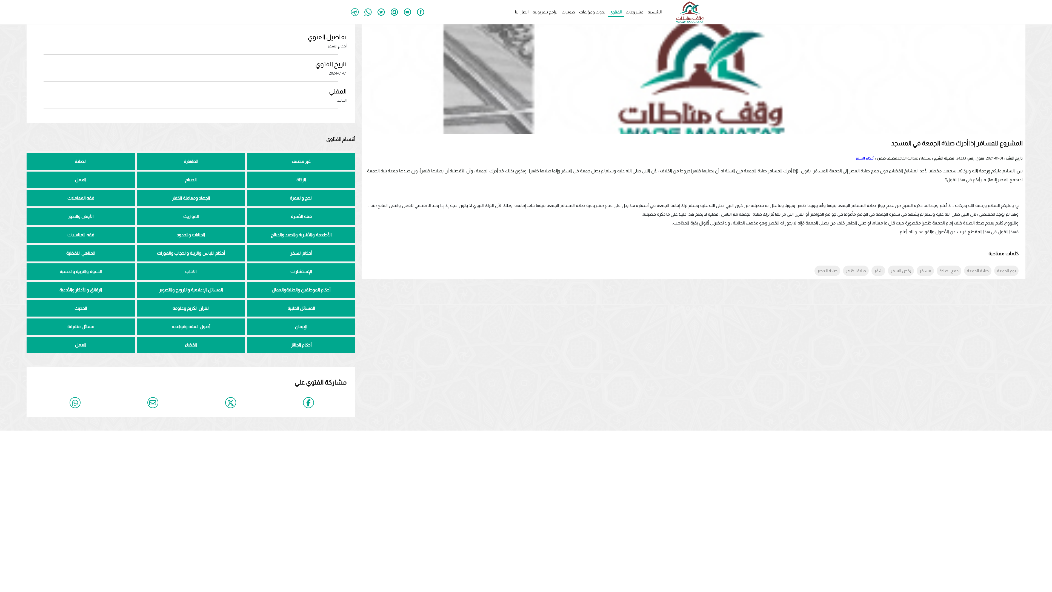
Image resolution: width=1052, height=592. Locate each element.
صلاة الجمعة (977, 270)
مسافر (925, 270)
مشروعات (635, 12)
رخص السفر (901, 270)
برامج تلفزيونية (545, 12)
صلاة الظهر (856, 270)
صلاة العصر (827, 270)
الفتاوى (616, 12)
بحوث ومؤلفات (592, 12)
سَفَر (878, 270)
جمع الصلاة (949, 270)
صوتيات (568, 12)
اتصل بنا (521, 12)
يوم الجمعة (1006, 270)
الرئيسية (655, 12)
